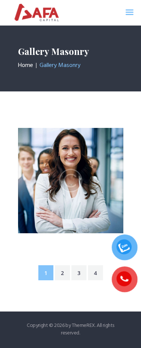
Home (25, 65)
